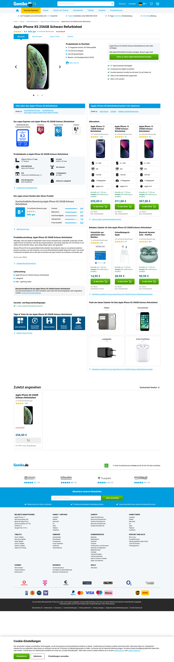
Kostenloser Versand (97, 289)
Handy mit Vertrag (60, 10)
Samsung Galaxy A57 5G (23, 523)
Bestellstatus (95, 539)
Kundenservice (116, 10)
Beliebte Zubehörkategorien (128, 111)
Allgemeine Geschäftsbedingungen (117, 608)
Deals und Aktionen (97, 560)
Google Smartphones (97, 526)
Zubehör (101, 10)
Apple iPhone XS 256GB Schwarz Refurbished (75, 21)
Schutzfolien (57, 539)
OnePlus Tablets (20, 546)
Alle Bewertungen (22, 229)
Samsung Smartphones (98, 519)
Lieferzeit (93, 541)
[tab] (33, 95)
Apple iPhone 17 (20, 517)
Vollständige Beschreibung (26, 263)
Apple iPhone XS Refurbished (49, 21)
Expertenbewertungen (32, 110)
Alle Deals (94, 568)
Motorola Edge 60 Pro (22, 521)
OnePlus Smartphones (98, 521)
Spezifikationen (48, 110)
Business (57, 565)
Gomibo (18, 565)
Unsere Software (20, 570)
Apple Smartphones (97, 517)
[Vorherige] (16, 66)
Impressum (58, 608)
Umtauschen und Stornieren (100, 546)
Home (16, 21)
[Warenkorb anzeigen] (157, 4)
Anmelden (132, 4)
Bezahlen (94, 537)
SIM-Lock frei (74, 63)
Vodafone (56, 530)
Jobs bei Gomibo (134, 543)
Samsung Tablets (20, 539)
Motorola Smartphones (98, 523)
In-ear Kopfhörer (58, 543)
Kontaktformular (134, 539)
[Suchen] (112, 4)
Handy (45, 10)
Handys (94, 514)
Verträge (93, 552)
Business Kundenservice (60, 572)
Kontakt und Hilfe (137, 534)
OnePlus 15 (18, 526)
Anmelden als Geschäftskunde (62, 570)
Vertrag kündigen (96, 554)
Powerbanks (57, 541)
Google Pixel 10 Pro (21, 528)
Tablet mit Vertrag (20, 548)
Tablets (91, 10)
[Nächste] (59, 66)
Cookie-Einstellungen (70, 608)
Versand (93, 543)
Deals (93, 565)
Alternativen (104, 111)
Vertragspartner (134, 546)
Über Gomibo (19, 568)
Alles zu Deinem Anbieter (99, 558)
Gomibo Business (58, 568)
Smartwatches (57, 548)
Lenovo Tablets (19, 543)
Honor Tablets (19, 537)
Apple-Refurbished (32, 21)
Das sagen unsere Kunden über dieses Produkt (41, 112)
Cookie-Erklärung (134, 650)
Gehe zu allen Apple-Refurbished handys (106, 219)
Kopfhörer (56, 546)
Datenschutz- (119, 650)
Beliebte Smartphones (25, 514)
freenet (55, 519)
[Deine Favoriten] (151, 4)
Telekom (55, 528)
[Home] (17, 10)
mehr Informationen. (108, 604)
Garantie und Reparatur (98, 548)
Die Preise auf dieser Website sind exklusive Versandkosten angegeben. (119, 602)
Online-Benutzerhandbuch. (31, 293)
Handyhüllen (57, 537)
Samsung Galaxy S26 (21, 519)
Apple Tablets (19, 541)
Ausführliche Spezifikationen (26, 188)
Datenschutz (19, 572)
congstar (55, 517)
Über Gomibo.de (37, 608)
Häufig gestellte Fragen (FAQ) (138, 541)
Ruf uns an (132, 537)
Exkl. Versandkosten (97, 214)
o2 (53, 523)
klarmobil (56, 521)
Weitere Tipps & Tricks (24, 333)
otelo (54, 526)
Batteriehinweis (95, 550)
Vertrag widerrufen (97, 556)
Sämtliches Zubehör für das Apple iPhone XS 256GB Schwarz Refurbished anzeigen (122, 294)
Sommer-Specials (31, 10)
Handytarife (78, 10)
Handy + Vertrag (60, 514)
